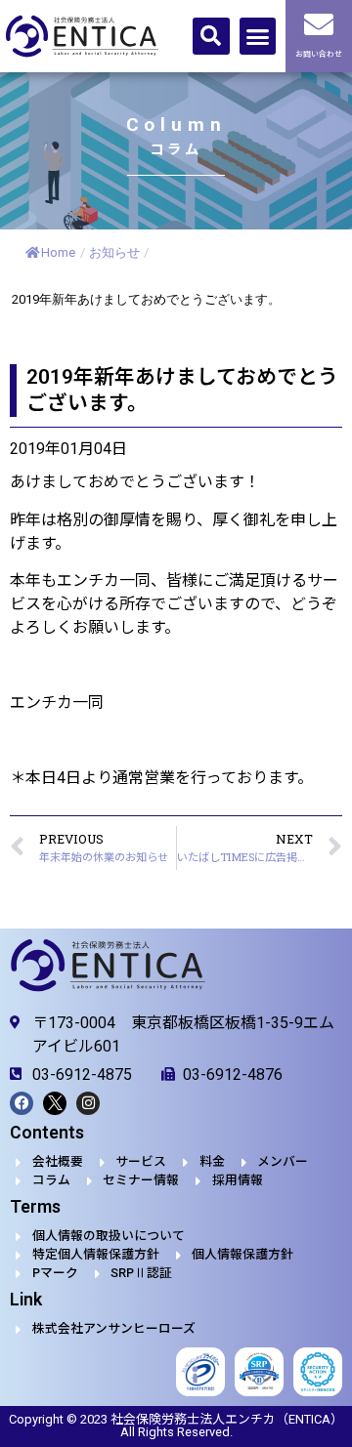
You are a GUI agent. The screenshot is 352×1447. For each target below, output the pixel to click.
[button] (211, 36)
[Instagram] (88, 1103)
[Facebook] (21, 1103)
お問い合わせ (318, 54)
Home (58, 252)
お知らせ (114, 252)
